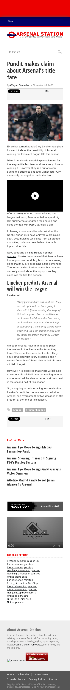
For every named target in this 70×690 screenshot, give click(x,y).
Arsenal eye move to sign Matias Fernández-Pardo (29, 449)
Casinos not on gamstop (20, 564)
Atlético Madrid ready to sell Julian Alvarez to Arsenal (31, 482)
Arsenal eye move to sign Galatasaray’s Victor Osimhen (34, 471)
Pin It (48, 91)
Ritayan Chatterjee (19, 85)
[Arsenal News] (16, 660)
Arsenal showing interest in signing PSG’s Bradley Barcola (31, 460)
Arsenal (17, 410)
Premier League (35, 410)
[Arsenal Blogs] (36, 660)
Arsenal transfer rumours (26, 644)
